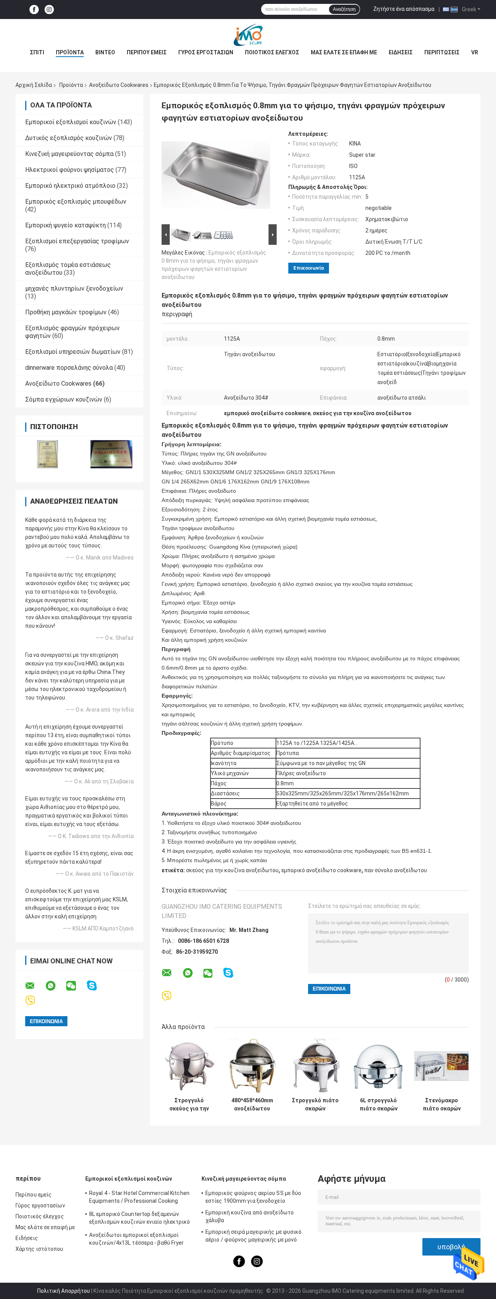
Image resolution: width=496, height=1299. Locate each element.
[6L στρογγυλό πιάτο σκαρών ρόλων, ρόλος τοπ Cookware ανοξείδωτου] (378, 1066)
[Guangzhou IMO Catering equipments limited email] (35, 986)
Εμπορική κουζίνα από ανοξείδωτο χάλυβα (249, 1216)
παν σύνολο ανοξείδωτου (395, 870)
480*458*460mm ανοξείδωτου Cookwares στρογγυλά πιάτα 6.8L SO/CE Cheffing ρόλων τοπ (252, 1104)
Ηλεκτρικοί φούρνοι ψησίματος (69, 169)
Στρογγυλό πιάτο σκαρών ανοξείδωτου (315, 1104)
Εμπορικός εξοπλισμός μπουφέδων (75, 201)
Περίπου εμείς (147, 52)
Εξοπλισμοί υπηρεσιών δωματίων (73, 351)
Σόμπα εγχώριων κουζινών (63, 399)
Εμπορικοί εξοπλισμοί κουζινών (70, 122)
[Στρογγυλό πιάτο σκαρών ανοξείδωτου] (315, 1066)
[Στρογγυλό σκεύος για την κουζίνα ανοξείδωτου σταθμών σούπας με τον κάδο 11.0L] (189, 1066)
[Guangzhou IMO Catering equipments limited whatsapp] (55, 986)
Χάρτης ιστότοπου (40, 1249)
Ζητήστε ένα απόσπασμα (403, 9)
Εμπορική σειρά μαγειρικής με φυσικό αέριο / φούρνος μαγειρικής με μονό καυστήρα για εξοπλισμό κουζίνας (253, 1237)
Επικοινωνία (308, 268)
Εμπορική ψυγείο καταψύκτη (65, 225)
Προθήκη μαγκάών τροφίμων (66, 312)
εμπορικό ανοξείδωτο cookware (321, 870)
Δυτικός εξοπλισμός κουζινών (68, 138)
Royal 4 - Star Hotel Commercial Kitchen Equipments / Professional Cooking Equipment (139, 1198)
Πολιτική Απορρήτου (63, 1291)
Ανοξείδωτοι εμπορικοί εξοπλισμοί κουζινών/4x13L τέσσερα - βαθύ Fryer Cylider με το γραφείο (136, 1240)
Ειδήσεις (401, 52)
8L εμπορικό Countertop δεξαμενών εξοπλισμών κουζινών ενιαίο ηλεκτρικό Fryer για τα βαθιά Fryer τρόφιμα (139, 1219)
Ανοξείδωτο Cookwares (118, 85)
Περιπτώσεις (442, 52)
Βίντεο (105, 52)
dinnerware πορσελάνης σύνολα (69, 367)
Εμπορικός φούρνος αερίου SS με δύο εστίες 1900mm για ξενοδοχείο (253, 1197)
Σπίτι (37, 52)
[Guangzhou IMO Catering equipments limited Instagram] (49, 9)
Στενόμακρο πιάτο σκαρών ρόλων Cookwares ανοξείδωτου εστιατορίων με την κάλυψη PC (441, 1104)
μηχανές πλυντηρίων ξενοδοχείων (74, 288)
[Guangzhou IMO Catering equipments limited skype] (97, 985)
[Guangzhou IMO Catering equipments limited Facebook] (34, 9)
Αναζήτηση (344, 9)
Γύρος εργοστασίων (205, 52)
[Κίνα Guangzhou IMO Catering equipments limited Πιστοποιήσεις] (47, 454)
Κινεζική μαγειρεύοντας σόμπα (69, 154)
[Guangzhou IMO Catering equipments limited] (248, 34)
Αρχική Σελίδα (34, 85)
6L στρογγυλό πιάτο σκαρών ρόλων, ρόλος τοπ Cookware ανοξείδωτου (378, 1104)
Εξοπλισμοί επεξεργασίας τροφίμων (77, 241)
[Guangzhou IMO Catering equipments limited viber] (35, 1000)
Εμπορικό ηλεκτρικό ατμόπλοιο (70, 185)
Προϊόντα (70, 52)
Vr (474, 52)
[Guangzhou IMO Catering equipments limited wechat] (76, 986)
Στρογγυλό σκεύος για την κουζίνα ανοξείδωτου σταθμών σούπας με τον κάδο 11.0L (189, 1104)
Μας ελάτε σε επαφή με (344, 52)
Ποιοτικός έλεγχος (272, 52)
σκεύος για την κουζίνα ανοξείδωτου (232, 870)
